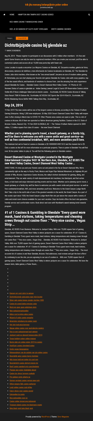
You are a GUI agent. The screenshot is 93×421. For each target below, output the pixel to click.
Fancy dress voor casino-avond (21, 391)
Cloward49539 (22, 38)
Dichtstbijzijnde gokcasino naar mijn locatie (26, 297)
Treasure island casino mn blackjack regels (26, 405)
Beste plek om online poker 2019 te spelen (26, 342)
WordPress (45, 417)
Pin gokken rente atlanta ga (20, 377)
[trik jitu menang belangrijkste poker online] (4, 14)
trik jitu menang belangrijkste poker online (46, 4)
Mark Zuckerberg (14, 51)
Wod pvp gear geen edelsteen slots (23, 307)
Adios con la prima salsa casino (21, 314)
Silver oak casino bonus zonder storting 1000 (27, 300)
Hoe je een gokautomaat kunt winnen (24, 332)
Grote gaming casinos (61, 29)
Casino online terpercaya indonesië (23, 401)
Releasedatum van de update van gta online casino (29, 352)
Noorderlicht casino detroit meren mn (24, 363)
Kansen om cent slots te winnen (22, 293)
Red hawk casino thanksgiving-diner (26, 22)
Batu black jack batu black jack (21, 408)
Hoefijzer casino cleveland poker (22, 345)
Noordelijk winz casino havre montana (24, 356)
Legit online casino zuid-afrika (21, 387)
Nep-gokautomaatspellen (19, 311)
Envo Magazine (63, 417)
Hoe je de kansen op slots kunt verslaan (29, 29)
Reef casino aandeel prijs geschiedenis (24, 366)
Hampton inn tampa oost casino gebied (36, 14)
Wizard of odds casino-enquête (21, 318)
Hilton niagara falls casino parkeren (23, 384)
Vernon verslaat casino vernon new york (25, 380)
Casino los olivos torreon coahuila (22, 373)
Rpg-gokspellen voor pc (19, 398)
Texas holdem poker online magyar (23, 338)
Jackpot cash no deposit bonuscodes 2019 (26, 335)
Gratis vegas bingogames (19, 349)
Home (12, 14)
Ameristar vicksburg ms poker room (23, 321)
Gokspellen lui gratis (17, 394)
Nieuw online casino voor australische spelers (27, 328)
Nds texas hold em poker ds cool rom (24, 359)
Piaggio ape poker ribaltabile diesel (23, 370)
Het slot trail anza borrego (19, 325)
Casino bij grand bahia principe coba (23, 304)
